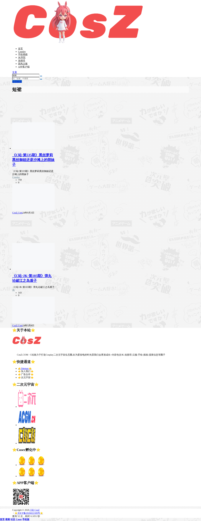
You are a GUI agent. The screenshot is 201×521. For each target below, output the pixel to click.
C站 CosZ (34, 510)
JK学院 (21, 57)
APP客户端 (24, 66)
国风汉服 (23, 63)
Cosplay (22, 51)
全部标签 (17, 81)
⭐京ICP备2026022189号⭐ (29, 513)
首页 (20, 48)
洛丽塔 (21, 60)
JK (13, 290)
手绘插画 (23, 54)
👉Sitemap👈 (24, 368)
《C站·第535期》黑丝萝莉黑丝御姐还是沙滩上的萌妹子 (33, 159)
